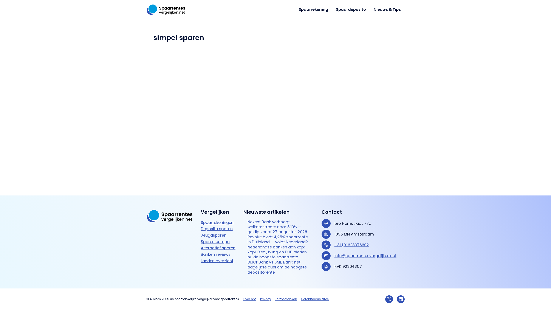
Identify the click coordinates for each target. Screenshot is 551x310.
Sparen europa (215, 241)
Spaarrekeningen (217, 222)
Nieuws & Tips (387, 9)
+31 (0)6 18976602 (351, 245)
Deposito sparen (217, 228)
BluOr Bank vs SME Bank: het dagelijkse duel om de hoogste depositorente (277, 267)
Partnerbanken (286, 299)
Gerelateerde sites (315, 299)
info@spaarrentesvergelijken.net (365, 255)
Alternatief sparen (218, 248)
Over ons (249, 299)
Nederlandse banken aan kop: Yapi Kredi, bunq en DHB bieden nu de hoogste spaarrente (277, 252)
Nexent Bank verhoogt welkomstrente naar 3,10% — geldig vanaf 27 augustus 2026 (277, 226)
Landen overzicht (217, 261)
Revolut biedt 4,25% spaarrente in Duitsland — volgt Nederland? (278, 239)
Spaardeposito (351, 9)
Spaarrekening (313, 9)
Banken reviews (216, 254)
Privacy (265, 299)
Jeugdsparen (213, 235)
